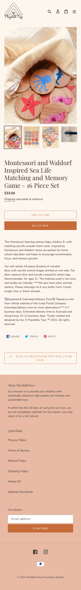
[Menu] (74, 11)
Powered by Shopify (53, 577)
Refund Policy (17, 461)
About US (14, 481)
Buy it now (40, 225)
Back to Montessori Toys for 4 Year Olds (43, 358)
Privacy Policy (17, 440)
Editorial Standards (20, 492)
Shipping (9, 199)
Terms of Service (18, 450)
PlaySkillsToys (34, 577)
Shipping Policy (18, 471)
